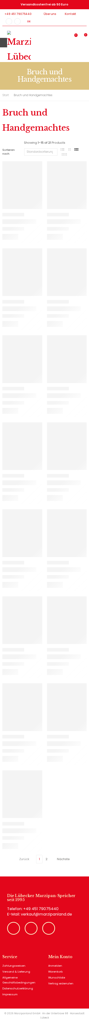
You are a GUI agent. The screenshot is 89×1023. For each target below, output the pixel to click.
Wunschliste (56, 977)
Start (5, 95)
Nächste (63, 859)
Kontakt (70, 14)
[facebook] (9, 21)
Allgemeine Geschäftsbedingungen (18, 980)
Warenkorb (55, 972)
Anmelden (55, 966)
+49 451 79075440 (18, 14)
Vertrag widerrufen (60, 983)
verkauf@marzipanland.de (46, 914)
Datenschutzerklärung (17, 988)
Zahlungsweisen (13, 966)
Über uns (50, 14)
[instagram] (17, 21)
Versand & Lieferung (16, 972)
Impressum (10, 994)
